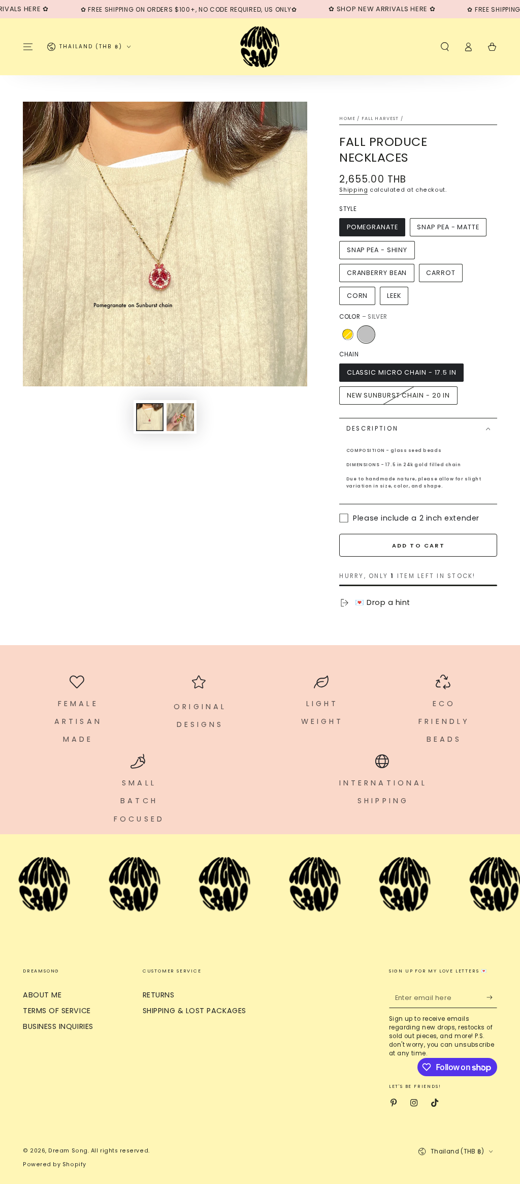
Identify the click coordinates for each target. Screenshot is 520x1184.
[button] (445, 47)
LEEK (394, 295)
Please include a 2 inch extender (416, 518)
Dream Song (67, 1151)
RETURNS (159, 995)
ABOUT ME (42, 995)
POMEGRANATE (372, 227)
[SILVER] (366, 334)
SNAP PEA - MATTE (448, 227)
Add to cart (418, 545)
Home (347, 118)
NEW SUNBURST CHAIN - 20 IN (398, 395)
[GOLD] (347, 334)
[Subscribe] (491, 997)
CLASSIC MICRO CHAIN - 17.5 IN (402, 372)
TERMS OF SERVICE (57, 1011)
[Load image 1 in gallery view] (150, 417)
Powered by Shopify (54, 1164)
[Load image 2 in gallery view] (180, 417)
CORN (357, 295)
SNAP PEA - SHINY (377, 250)
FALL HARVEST (380, 118)
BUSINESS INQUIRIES (58, 1026)
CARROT (440, 272)
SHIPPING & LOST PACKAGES (194, 1011)
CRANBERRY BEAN (377, 272)
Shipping (353, 190)
